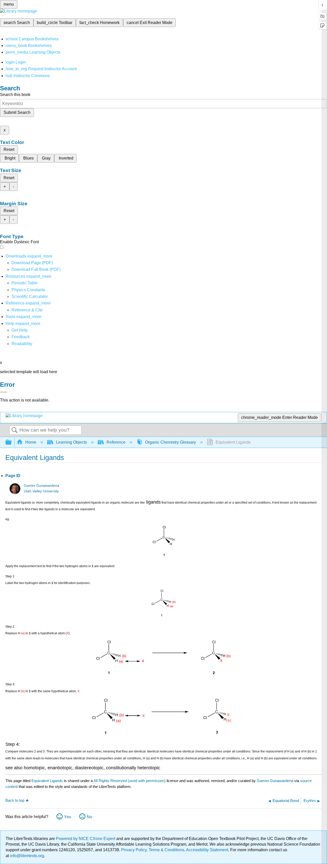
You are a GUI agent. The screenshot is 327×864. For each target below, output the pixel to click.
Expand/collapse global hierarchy (11, 442)
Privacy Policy (134, 850)
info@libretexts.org (26, 856)
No (89, 817)
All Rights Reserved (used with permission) (130, 780)
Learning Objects (71, 442)
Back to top (14, 800)
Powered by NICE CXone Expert (86, 838)
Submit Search (17, 112)
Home (30, 442)
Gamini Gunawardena (41, 486)
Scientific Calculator (29, 296)
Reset (9, 149)
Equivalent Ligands (47, 780)
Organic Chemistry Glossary (170, 442)
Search (14, 430)
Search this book (15, 94)
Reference (116, 442)
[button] (20, 337)
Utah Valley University (41, 491)
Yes (67, 817)
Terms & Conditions (166, 850)
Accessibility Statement (207, 850)
